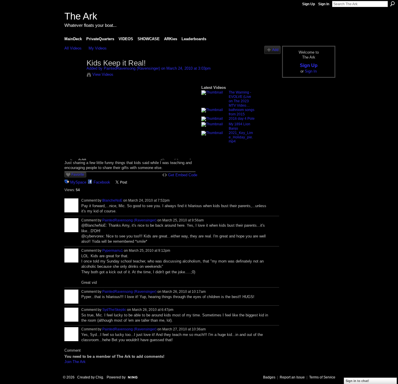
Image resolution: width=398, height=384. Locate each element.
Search (392, 3)
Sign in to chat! (357, 381)
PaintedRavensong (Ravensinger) (132, 68)
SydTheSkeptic (114, 310)
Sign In (323, 4)
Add (275, 50)
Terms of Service (322, 377)
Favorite (77, 174)
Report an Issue (292, 377)
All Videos (73, 48)
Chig (99, 377)
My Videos (98, 48)
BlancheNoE (112, 200)
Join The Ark (75, 362)
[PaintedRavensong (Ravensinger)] (75, 75)
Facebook (102, 182)
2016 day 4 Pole (242, 119)
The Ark (80, 16)
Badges (269, 377)
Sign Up (308, 4)
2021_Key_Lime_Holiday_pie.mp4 (241, 137)
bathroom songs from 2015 (241, 112)
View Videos (102, 74)
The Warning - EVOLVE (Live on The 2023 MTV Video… (240, 99)
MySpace (78, 182)
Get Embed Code (182, 175)
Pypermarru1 (112, 251)
